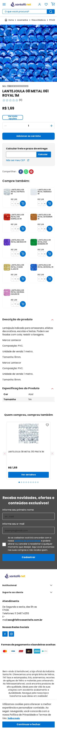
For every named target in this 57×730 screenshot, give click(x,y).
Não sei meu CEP (15, 160)
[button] (44, 30)
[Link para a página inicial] (9, 20)
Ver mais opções (12, 117)
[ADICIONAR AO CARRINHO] (23, 203)
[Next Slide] (52, 453)
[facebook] (20, 172)
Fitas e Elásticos (39, 20)
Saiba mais (14, 718)
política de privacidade (27, 540)
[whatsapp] (26, 172)
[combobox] (28, 11)
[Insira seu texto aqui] (5, 634)
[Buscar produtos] (51, 11)
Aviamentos (22, 20)
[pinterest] (31, 172)
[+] (51, 125)
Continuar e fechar (28, 724)
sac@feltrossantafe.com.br (25, 620)
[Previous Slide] (5, 453)
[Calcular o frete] (43, 154)
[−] (5, 125)
